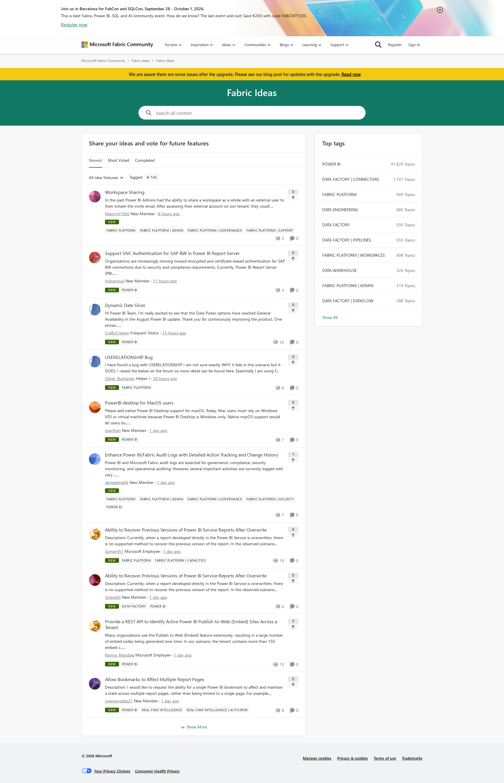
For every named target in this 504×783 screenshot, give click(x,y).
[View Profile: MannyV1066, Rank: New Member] (95, 196)
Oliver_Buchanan (120, 378)
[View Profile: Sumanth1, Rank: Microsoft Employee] (95, 534)
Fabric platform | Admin (347, 285)
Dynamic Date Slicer (125, 305)
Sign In (414, 44)
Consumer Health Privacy (157, 770)
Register (395, 44)
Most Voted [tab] (118, 160)
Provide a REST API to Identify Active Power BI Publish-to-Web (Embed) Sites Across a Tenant (191, 625)
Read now (351, 74)
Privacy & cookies (352, 758)
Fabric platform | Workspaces (353, 255)
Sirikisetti (113, 597)
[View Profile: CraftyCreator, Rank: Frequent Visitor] (95, 309)
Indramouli (114, 281)
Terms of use (385, 758)
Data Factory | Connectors (350, 179)
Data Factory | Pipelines (346, 240)
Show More (197, 727)
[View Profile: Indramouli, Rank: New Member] (95, 257)
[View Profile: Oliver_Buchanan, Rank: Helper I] (95, 361)
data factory (336, 225)
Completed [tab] (145, 160)
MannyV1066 (117, 213)
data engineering (340, 209)
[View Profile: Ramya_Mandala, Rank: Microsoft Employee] (95, 626)
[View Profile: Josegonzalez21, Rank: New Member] (95, 684)
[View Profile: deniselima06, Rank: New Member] (95, 459)
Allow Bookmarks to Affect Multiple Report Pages (154, 679)
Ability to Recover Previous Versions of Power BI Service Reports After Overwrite (186, 530)
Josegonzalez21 (119, 701)
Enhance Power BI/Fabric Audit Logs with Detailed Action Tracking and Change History (191, 455)
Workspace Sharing (124, 192)
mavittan (113, 430)
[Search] (378, 44)
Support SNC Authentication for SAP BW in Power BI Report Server (172, 253)
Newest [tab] (95, 160)
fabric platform (339, 194)
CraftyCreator (117, 333)
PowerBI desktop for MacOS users (139, 403)
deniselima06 (116, 482)
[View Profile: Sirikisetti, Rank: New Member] (95, 580)
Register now (74, 24)
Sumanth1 (114, 551)
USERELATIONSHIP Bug (129, 357)
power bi (331, 164)
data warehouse (339, 270)
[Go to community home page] (117, 44)
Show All (329, 317)
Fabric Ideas (141, 60)
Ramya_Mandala (119, 655)
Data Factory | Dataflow (347, 300)
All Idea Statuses (103, 177)
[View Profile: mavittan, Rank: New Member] (95, 407)
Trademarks (412, 758)
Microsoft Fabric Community (103, 60)
